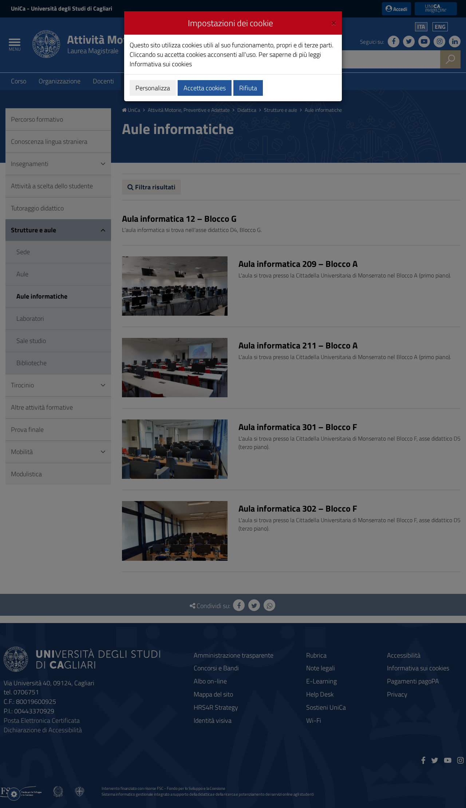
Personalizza (152, 88)
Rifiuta (248, 88)
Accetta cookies (204, 88)
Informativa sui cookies (161, 64)
